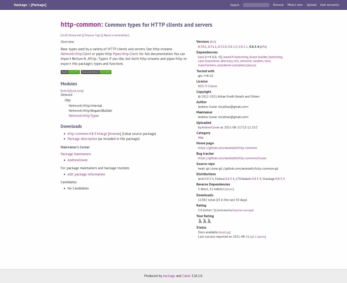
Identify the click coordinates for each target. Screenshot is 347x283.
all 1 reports (258, 236)
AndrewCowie (77, 160)
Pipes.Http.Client (125, 54)
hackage (169, 276)
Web (201, 137)
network (245, 61)
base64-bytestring (236, 57)
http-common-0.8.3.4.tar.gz (87, 133)
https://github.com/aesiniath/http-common (227, 148)
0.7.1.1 (212, 47)
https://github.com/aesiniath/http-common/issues (232, 158)
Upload (311, 5)
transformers (207, 65)
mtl (236, 61)
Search (235, 5)
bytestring (275, 57)
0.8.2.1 (243, 47)
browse (114, 133)
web (79, 35)
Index (64, 91)
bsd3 (64, 35)
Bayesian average (242, 210)
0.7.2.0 (222, 47)
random (258, 61)
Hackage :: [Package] (30, 5)
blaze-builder (258, 57)
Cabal (186, 276)
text (268, 61)
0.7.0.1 (202, 47)
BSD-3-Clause (207, 86)
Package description (82, 138)
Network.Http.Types (84, 115)
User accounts (329, 5)
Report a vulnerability (116, 35)
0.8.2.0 (232, 47)
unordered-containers (231, 65)
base (201, 57)
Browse (278, 5)
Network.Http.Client (76, 54)
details (251, 65)
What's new (295, 5)
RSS (213, 42)
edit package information (86, 174)
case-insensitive (208, 61)
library (72, 35)
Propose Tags (92, 35)
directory (226, 61)
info (263, 47)
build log (224, 232)
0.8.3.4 (209, 179)
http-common (81, 24)
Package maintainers (76, 154)
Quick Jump (76, 91)
